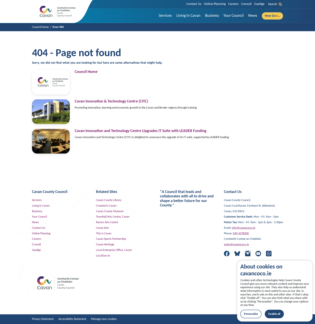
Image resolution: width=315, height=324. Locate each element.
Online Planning (215, 4)
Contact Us (193, 4)
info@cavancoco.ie (243, 228)
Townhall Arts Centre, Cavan (112, 216)
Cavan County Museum (110, 211)
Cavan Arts (102, 228)
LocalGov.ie (103, 255)
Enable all (274, 314)
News (35, 222)
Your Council (39, 216)
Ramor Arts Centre (107, 222)
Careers (233, 4)
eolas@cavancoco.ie (236, 244)
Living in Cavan (41, 205)
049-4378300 (241, 233)
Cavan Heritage (105, 244)
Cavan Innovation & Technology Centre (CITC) (111, 101)
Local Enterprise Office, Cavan (114, 250)
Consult (246, 4)
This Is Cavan (103, 233)
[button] (165, 16)
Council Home (86, 72)
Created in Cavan (106, 205)
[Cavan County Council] (51, 82)
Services (37, 200)
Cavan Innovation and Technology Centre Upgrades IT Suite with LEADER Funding (140, 131)
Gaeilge (259, 4)
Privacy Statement (43, 319)
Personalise (251, 314)
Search (272, 4)
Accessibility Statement (72, 319)
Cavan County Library (108, 200)
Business (37, 211)
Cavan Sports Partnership (111, 239)
